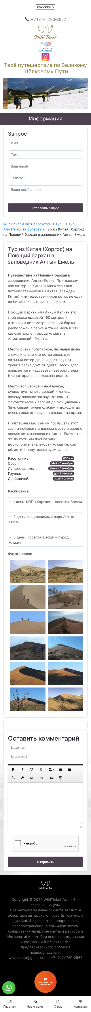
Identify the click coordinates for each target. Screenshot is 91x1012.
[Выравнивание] (51, 769)
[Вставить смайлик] (31, 778)
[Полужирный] (13, 769)
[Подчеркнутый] (31, 769)
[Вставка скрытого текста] (42, 778)
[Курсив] (22, 769)
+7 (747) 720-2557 (48, 19)
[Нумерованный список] (60, 769)
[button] (9, 93)
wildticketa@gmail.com (28, 957)
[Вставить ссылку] (13, 778)
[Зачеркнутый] (41, 769)
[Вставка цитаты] (51, 778)
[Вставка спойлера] (60, 778)
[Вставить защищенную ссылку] (22, 778)
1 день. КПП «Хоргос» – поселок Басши (47, 502)
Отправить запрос (45, 208)
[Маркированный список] (70, 769)
